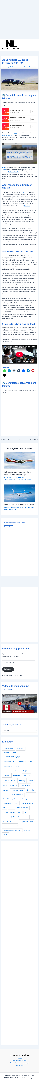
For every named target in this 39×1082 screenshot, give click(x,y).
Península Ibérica (27, 803)
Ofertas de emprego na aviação (19, 1063)
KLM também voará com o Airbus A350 (19, 504)
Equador (30, 790)
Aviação (6, 478)
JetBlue (11, 807)
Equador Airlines (9, 748)
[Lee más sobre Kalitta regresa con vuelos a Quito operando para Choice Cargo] (19, 461)
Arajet (25, 771)
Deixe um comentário (18, 67)
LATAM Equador (9, 812)
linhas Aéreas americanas (12, 771)
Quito (13, 817)
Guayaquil (7, 803)
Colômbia (13, 785)
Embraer (30, 67)
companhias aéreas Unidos (12, 830)
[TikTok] (25, 1055)
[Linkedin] (22, 1055)
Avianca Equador (9, 780)
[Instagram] (19, 1055)
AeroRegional (8, 766)
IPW (4, 807)
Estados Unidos (17, 795)
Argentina (6, 775)
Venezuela (27, 830)
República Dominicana (10, 822)
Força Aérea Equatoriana (10, 799)
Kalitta (29, 479)
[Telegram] (28, 1055)
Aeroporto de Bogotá (9, 752)
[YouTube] (17, 1055)
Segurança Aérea (27, 822)
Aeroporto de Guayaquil (12, 757)
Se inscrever (8, 669)
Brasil (4, 169)
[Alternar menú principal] (35, 45)
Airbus (6, 509)
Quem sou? (19, 1058)
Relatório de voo (23, 817)
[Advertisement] (19, 19)
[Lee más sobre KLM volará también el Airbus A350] (19, 493)
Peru (5, 817)
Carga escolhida (21, 479)
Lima (19, 812)
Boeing (11, 509)
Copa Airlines (25, 785)
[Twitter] (11, 1055)
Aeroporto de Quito (10, 479)
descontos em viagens (19, 1060)
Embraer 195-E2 (7, 135)
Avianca (27, 776)
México (27, 812)
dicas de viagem (16, 826)
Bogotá (31, 780)
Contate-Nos (19, 1065)
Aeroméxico (20, 748)
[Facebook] (14, 1055)
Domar (6, 826)
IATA (15, 803)
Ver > (33, 111)
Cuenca (5, 790)
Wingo (5, 834)
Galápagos (25, 799)
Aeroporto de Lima (9, 761)
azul (26, 67)
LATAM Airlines (22, 808)
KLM (15, 509)
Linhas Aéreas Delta (17, 790)
